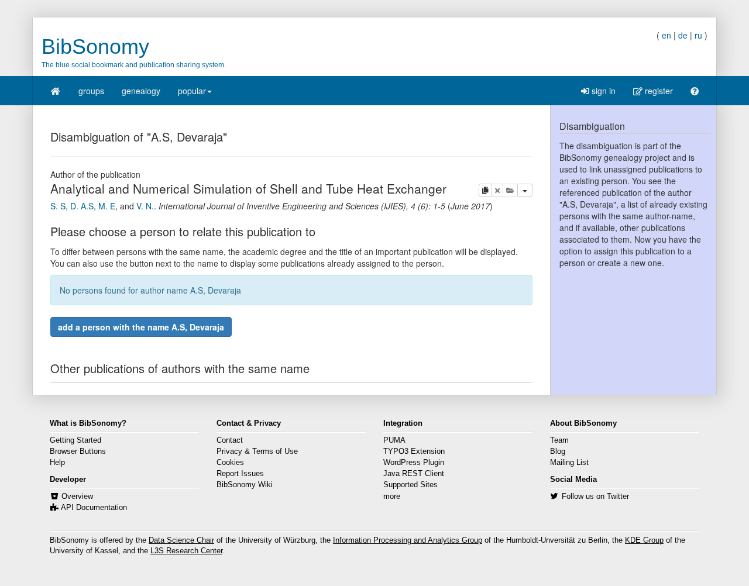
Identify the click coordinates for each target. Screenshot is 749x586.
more (391, 496)
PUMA (394, 440)
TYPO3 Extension (414, 451)
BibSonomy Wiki (245, 485)
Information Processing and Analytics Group (407, 540)
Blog (557, 451)
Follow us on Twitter (595, 496)
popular (192, 90)
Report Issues (240, 474)
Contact (230, 440)
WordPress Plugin (413, 463)
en (666, 35)
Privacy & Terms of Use (257, 451)
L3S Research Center (186, 551)
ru (698, 35)
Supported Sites (410, 485)
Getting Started (75, 440)
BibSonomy (95, 46)
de (683, 35)
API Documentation (94, 508)
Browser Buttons (78, 451)
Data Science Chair (181, 540)
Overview (77, 496)
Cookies (230, 463)
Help (57, 463)
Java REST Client (413, 474)
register (658, 90)
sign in (602, 90)
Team (559, 440)
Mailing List (569, 463)
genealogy (141, 90)
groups (91, 90)
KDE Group (644, 540)
